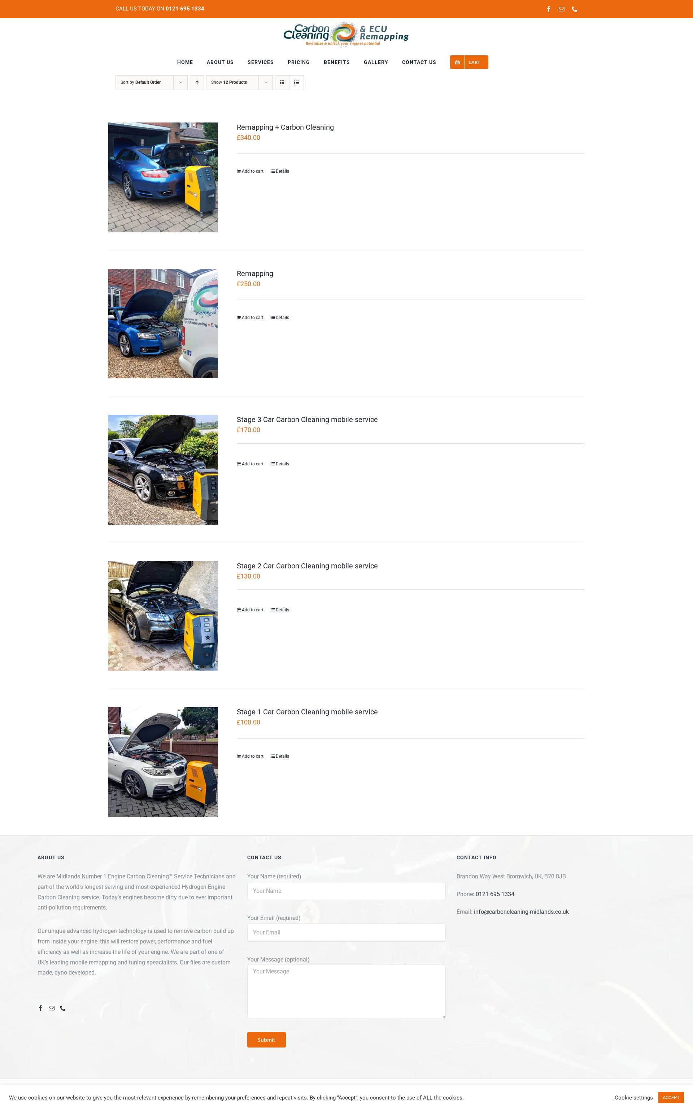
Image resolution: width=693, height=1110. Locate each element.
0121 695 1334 (495, 894)
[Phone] (63, 1008)
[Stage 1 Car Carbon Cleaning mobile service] (163, 762)
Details (282, 171)
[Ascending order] (197, 82)
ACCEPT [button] (671, 1097)
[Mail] (52, 1008)
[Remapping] (163, 324)
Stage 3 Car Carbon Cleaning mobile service (307, 419)
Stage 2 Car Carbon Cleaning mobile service (307, 566)
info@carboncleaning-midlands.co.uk (521, 911)
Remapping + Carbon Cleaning (285, 127)
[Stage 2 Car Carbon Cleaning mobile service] (163, 616)
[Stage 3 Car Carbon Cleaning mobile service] (163, 470)
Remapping (255, 273)
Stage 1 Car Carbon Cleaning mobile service (307, 711)
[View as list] (296, 83)
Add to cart (252, 171)
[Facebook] (40, 1008)
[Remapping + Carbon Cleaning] (163, 177)
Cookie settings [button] (634, 1097)
